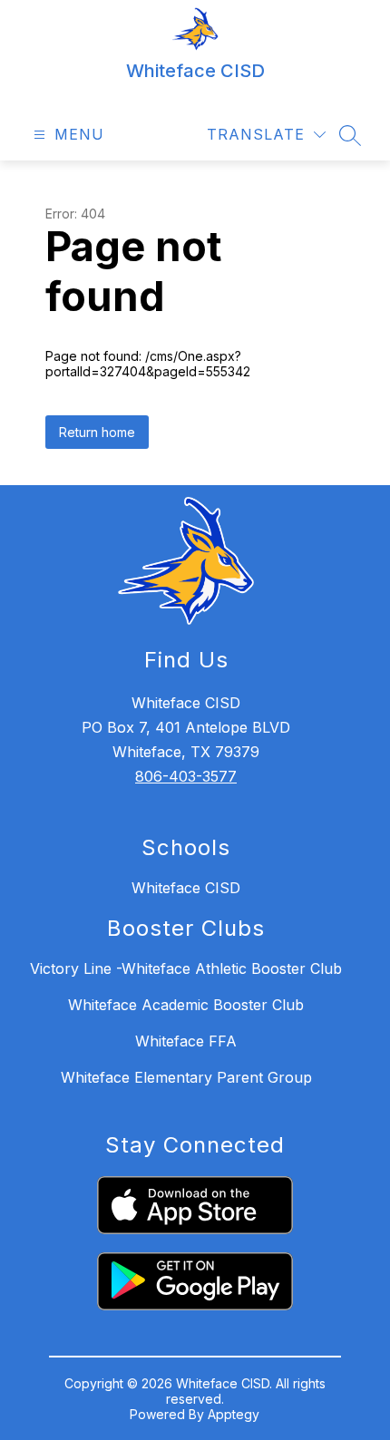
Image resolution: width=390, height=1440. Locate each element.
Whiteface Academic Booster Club (186, 1005)
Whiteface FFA (186, 1041)
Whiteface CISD (186, 888)
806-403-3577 (186, 776)
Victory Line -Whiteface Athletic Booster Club (186, 968)
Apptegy (233, 1414)
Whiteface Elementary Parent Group (186, 1077)
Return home (97, 432)
